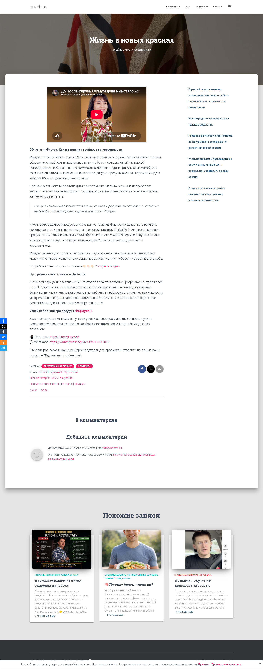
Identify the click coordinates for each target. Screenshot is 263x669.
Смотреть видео (107, 266)
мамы (54, 378)
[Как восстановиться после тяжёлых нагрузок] (61, 549)
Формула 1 (83, 311)
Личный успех (113, 578)
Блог (188, 6)
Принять (203, 664)
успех (33, 389)
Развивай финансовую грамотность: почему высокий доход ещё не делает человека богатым (210, 141)
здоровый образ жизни (64, 372)
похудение (66, 378)
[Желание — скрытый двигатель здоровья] (201, 549)
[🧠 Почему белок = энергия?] (131, 549)
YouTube (229, 7)
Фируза (43, 389)
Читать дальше (46, 615)
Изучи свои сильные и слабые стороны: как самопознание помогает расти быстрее (206, 194)
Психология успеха (57, 575)
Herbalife (44, 372)
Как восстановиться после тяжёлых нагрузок (58, 583)
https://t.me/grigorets (65, 337)
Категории (172, 6)
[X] (3, 326)
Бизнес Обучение (148, 575)
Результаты (84, 366)
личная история (40, 378)
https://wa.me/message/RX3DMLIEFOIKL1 (80, 342)
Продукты (180, 575)
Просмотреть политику (226, 664)
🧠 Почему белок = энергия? (129, 584)
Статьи (74, 575)
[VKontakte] (3, 337)
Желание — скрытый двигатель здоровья (192, 583)
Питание (40, 575)
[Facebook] (3, 321)
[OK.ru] (3, 342)
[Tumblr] (3, 331)
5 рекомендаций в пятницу (58, 366)
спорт (60, 383)
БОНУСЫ (201, 6)
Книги (216, 6)
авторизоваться (112, 448)
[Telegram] (3, 348)
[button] (179, 6)
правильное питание (42, 383)
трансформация (75, 383)
